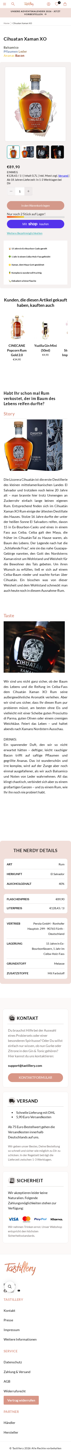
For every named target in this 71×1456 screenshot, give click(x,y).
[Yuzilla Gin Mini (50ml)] (45, 327)
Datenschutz (13, 1362)
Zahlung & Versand (17, 1372)
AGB (7, 1381)
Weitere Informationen (20, 1339)
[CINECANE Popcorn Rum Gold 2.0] (17, 327)
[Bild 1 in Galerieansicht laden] (13, 152)
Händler (9, 1423)
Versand (63, 175)
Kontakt (9, 1310)
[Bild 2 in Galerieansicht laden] (27, 152)
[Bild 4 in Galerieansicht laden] (57, 152)
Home (6, 23)
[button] (5, 4)
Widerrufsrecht (15, 1391)
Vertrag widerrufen (21, 1400)
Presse (8, 1320)
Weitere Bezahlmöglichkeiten (25, 233)
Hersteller (11, 1432)
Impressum (12, 1330)
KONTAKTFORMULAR (35, 1077)
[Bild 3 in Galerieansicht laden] (42, 152)
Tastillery (18, 1448)
